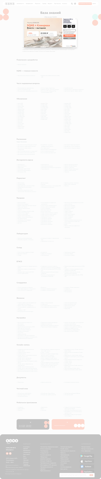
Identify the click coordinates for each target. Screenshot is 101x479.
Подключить (69, 35)
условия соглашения (71, 33)
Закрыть (69, 38)
